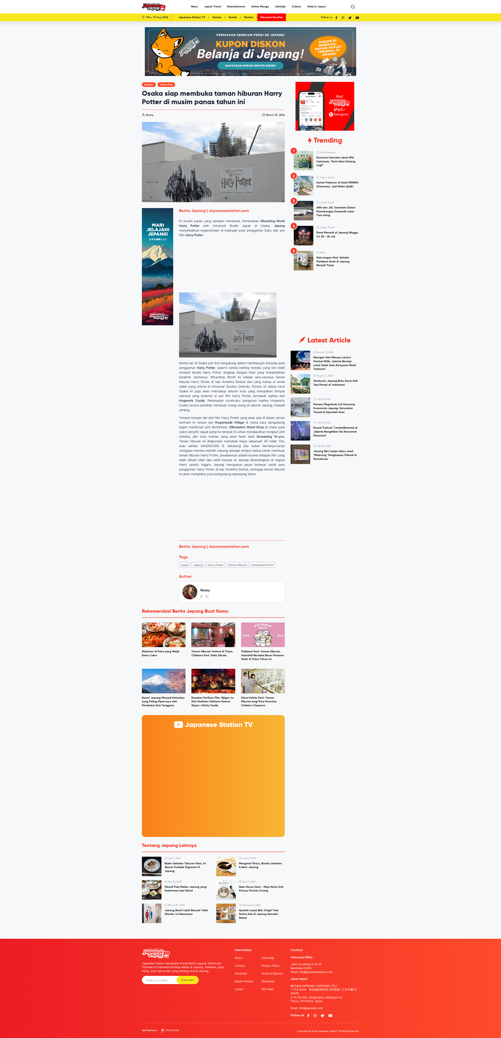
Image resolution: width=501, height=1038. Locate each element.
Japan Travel (212, 6)
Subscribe (187, 980)
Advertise (241, 973)
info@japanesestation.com (315, 972)
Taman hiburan (237, 565)
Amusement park (262, 565)
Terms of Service (272, 973)
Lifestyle (280, 6)
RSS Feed (267, 989)
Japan (185, 565)
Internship (267, 957)
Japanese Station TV (191, 17)
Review (248, 17)
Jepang (198, 565)
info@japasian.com (311, 1008)
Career (239, 989)
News (194, 6)
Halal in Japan (316, 6)
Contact (240, 965)
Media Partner (244, 981)
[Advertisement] (232, 508)
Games (217, 17)
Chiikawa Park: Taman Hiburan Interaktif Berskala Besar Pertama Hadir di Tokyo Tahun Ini (262, 655)
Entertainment (236, 6)
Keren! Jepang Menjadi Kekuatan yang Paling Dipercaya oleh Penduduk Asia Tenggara (163, 701)
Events (233, 17)
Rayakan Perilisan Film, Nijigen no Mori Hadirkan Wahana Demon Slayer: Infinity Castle (212, 701)
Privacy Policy (270, 965)
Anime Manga (260, 6)
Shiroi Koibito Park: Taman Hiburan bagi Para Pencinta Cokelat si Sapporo (259, 701)
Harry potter (215, 565)
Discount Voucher (271, 17)
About (238, 957)
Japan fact (166, 85)
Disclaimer (268, 981)
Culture (296, 6)
